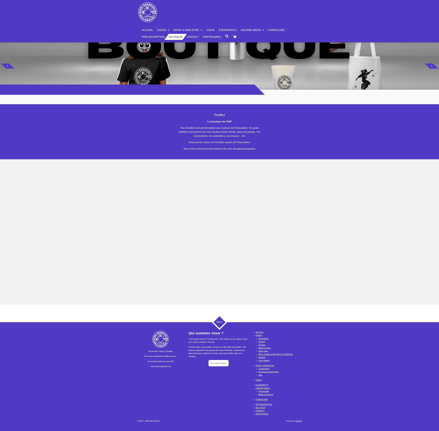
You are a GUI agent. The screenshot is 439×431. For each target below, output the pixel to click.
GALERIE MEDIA (263, 388)
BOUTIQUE (260, 408)
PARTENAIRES (262, 414)
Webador (298, 421)
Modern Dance (264, 348)
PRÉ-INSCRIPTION (264, 404)
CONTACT (260, 411)
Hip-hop (261, 342)
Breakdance (263, 339)
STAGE (259, 380)
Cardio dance (264, 369)
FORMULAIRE (262, 399)
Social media (263, 391)
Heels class (263, 351)
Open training (264, 360)
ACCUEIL (260, 332)
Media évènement (265, 395)
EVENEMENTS (262, 385)
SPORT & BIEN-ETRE (265, 366)
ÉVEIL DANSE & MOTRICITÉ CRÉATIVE (275, 354)
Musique (261, 357)
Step (260, 375)
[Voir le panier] (235, 37)
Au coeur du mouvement (268, 372)
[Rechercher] (227, 36)
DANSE (259, 335)
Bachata (261, 345)
